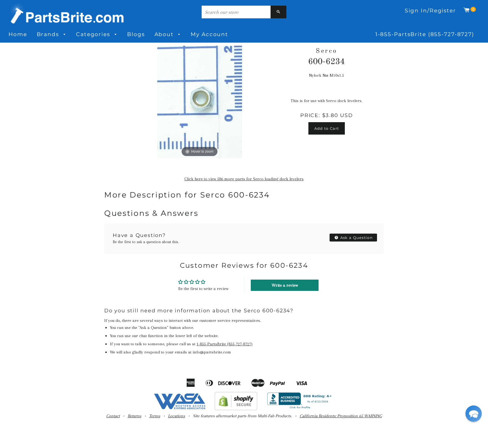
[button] (473, 413)
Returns (134, 415)
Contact (113, 415)
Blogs (136, 34)
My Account (209, 34)
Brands (49, 34)
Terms (154, 415)
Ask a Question (356, 237)
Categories (94, 34)
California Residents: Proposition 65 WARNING (341, 415)
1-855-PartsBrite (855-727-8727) (424, 34)
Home (17, 34)
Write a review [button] (285, 285)
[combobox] (236, 12)
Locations (176, 415)
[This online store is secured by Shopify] (236, 408)
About (165, 34)
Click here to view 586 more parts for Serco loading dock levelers (244, 178)
